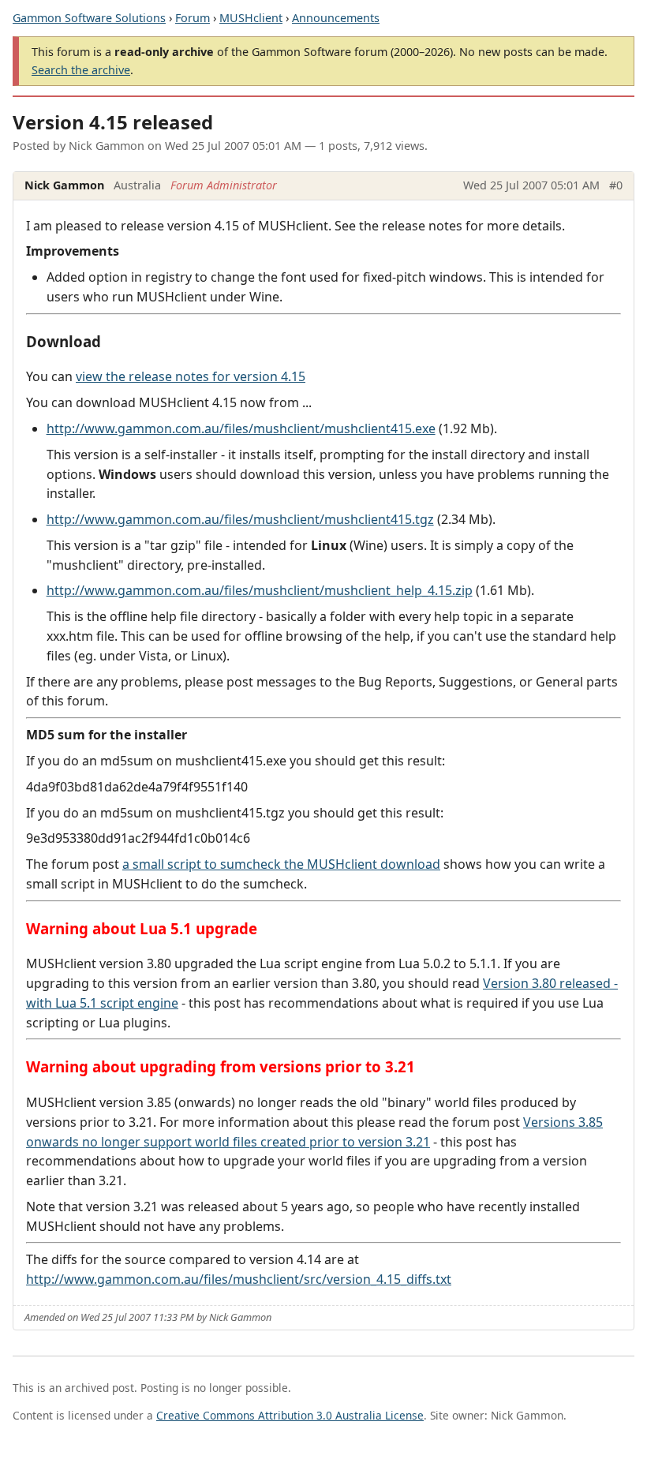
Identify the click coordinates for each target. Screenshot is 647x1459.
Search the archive (81, 69)
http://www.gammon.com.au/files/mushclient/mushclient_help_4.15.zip (260, 590)
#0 (616, 185)
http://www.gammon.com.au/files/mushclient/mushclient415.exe (241, 428)
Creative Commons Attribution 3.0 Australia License (290, 1415)
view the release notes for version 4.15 (190, 376)
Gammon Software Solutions (89, 17)
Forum (192, 17)
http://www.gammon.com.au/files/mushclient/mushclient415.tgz (240, 519)
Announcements (336, 17)
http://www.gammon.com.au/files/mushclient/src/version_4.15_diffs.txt (238, 1279)
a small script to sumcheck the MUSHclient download (281, 864)
